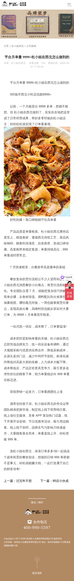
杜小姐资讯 (18, 46)
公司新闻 (31, 46)
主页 (6, 46)
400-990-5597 (37, 527)
